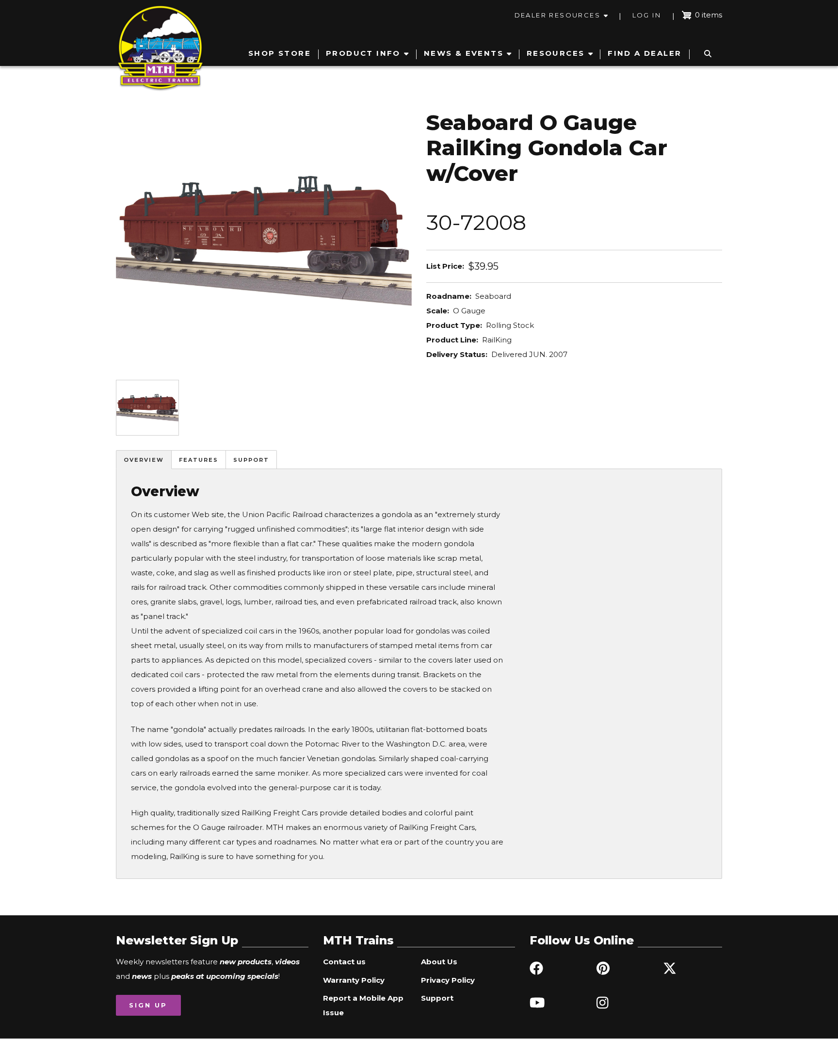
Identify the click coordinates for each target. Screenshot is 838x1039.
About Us (439, 961)
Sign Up (148, 1005)
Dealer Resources (557, 15)
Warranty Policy (354, 980)
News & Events (463, 53)
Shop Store (279, 53)
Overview (144, 459)
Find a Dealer (644, 53)
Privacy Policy (448, 980)
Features (198, 459)
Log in (646, 15)
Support (251, 459)
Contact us (344, 961)
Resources (556, 53)
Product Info (363, 53)
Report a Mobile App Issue (363, 1005)
